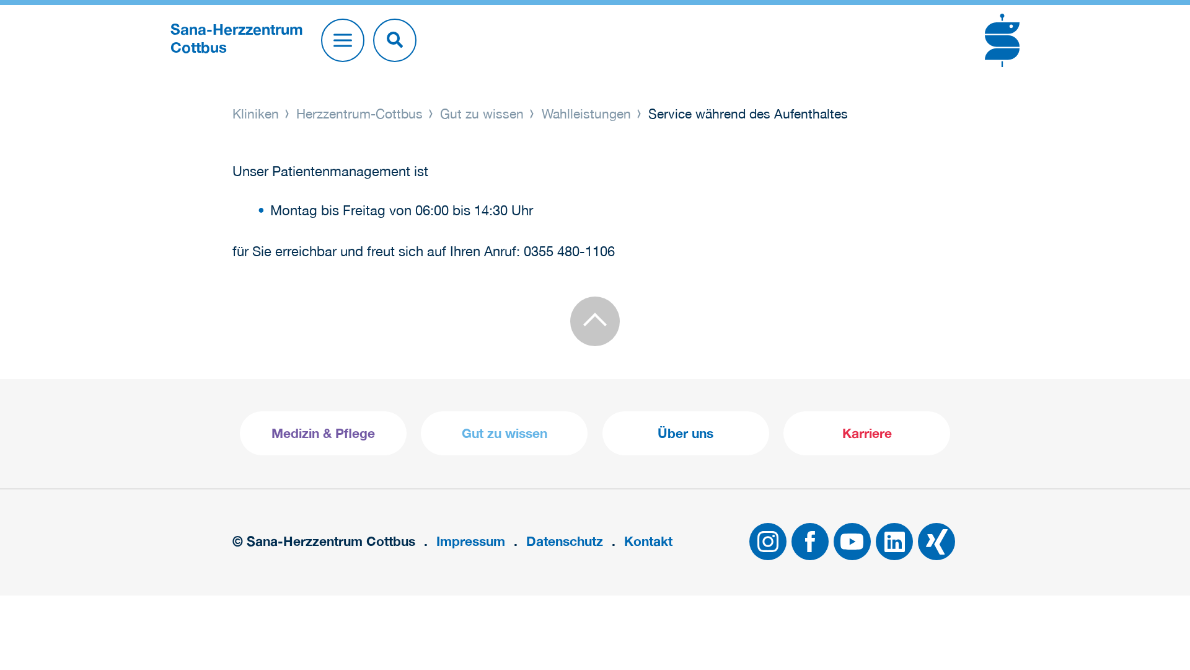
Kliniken (257, 113)
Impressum (470, 541)
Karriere (867, 433)
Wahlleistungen (586, 113)
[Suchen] (394, 40)
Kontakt (648, 541)
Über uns (685, 433)
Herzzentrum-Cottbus (359, 113)
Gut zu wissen (481, 113)
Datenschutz (564, 541)
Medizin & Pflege (323, 433)
